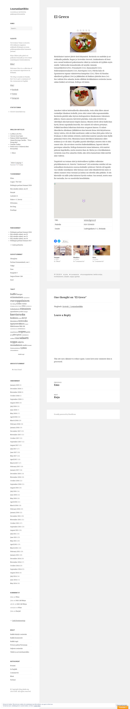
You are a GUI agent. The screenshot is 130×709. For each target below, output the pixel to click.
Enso (11, 269)
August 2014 (14, 573)
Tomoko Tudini (15, 144)
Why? (12, 85)
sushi (25, 345)
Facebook (15, 90)
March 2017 (14, 463)
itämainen (25, 308)
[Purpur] (63, 250)
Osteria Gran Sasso (16, 136)
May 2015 (13, 541)
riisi (17, 338)
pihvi (14, 335)
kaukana (14, 318)
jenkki (21, 311)
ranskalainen (25, 335)
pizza (19, 334)
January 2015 (14, 555)
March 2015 (14, 548)
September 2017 (15, 442)
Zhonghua (13, 259)
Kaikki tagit (21, 354)
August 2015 (14, 530)
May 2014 (13, 583)
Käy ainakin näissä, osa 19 (19, 236)
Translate (21, 164)
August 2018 (14, 403)
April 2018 (13, 417)
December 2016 (15, 474)
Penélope (13, 210)
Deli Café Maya (21, 600)
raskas (12, 338)
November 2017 (15, 435)
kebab (20, 318)
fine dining (13, 304)
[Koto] (101, 250)
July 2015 (13, 534)
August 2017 (14, 445)
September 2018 (15, 399)
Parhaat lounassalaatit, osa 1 (19, 262)
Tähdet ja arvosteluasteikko (19, 652)
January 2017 (14, 470)
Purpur (57, 257)
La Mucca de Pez (15, 134)
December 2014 (15, 559)
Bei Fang (13, 207)
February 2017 (15, 466)
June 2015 (13, 537)
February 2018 (15, 424)
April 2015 (13, 544)
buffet (13, 294)
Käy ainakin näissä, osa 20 (19, 189)
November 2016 (15, 477)
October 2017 (14, 438)
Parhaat (13, 680)
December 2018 (15, 389)
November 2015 (15, 520)
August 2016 (14, 488)
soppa (13, 341)
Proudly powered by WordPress (65, 414)
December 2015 (15, 516)
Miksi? (12, 64)
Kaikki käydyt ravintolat (18, 634)
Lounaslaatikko (19, 8)
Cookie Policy (37, 706)
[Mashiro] (82, 250)
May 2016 (13, 498)
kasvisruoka (17, 314)
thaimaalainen (15, 348)
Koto (94, 257)
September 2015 (15, 527)
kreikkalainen (58, 277)
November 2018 (15, 392)
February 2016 (15, 509)
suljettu (21, 342)
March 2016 (14, 505)
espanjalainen (26, 297)
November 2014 (15, 562)
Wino (12, 178)
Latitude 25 (14, 196)
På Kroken (13, 203)
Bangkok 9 (14, 273)
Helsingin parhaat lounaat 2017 (21, 241)
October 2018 (14, 396)
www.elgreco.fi (90, 220)
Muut (12, 676)
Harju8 (12, 192)
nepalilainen (14, 332)
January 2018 (14, 428)
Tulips (12, 266)
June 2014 (13, 580)
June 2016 (13, 495)
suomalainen (16, 345)
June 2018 (13, 410)
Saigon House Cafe (16, 276)
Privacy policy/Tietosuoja (18, 645)
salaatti (24, 338)
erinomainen (16, 297)
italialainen (14, 309)
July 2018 (13, 406)
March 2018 (14, 420)
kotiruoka (23, 320)
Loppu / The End (15, 182)
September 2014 (15, 569)
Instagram (15, 98)
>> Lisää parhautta (16, 245)
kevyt (24, 318)
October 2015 (14, 523)
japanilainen (14, 312)
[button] (83, 42)
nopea (22, 331)
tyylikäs (23, 348)
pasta (28, 332)
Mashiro (76, 257)
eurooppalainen (20, 300)
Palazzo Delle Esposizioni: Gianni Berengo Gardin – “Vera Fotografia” (20, 140)
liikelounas (14, 326)
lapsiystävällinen (17, 323)
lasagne (26, 324)
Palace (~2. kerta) (16, 199)
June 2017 (13, 452)
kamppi (25, 311)
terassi (29, 345)
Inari (12, 280)
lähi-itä (22, 326)
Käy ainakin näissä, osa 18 (19, 238)
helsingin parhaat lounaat (16, 306)
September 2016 (15, 484)
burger (20, 294)
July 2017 (13, 449)
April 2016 (13, 502)
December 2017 (15, 431)
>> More (13, 153)
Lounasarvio (14, 673)
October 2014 (14, 566)
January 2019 (14, 385)
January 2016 (14, 512)
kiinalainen (14, 321)
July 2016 (13, 491)
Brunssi (12, 666)
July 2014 (13, 576)
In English (13, 669)
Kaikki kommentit (16, 638)
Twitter (14, 94)
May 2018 (13, 413)
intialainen (29, 306)
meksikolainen (21, 328)
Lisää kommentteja (18, 621)
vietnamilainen (14, 350)
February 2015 (15, 551)
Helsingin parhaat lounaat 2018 (21, 185)
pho (11, 335)
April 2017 (13, 459)
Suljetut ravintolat (16, 648)
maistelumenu (13, 328)
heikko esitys (21, 304)
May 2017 (13, 456)
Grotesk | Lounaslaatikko (72, 306)
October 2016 (14, 481)
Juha (66, 274)
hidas (24, 306)
